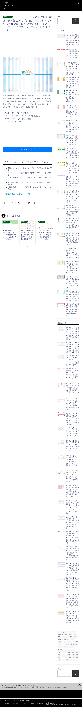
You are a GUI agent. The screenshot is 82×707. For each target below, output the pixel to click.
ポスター (60, 649)
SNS (71, 636)
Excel (67, 632)
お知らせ (66, 639)
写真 (69, 652)
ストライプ (7, 203)
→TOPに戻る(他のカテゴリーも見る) (17, 194)
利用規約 (7, 703)
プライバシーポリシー (11, 700)
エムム (32, 703)
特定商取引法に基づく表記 (27, 700)
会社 (65, 652)
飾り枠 (73, 659)
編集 (70, 657)
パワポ (59, 647)
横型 (77, 654)
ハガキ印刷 (66, 644)
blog (63, 632)
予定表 (59, 652)
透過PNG (68, 659)
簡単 (59, 657)
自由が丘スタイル (42, 703)
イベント (72, 639)
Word (75, 636)
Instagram (60, 634)
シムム (52, 703)
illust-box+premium (8, 5)
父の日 (20, 203)
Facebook (73, 632)
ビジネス (66, 647)
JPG (66, 634)
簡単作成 (64, 657)
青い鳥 (32, 203)
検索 (59, 16)
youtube (60, 639)
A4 (59, 632)
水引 (15, 203)
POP (59, 636)
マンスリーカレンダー (69, 649)
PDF (75, 634)
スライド (76, 641)
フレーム (72, 647)
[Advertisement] (39, 45)
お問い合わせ (16, 703)
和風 (59, 654)
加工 (73, 652)
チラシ (59, 644)
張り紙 (64, 654)
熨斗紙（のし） (8, 16)
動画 (77, 652)
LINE (70, 634)
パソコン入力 (74, 644)
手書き (69, 654)
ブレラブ (25, 703)
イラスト (60, 641)
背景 (59, 659)
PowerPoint (65, 636)
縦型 (77, 657)
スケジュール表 (68, 641)
